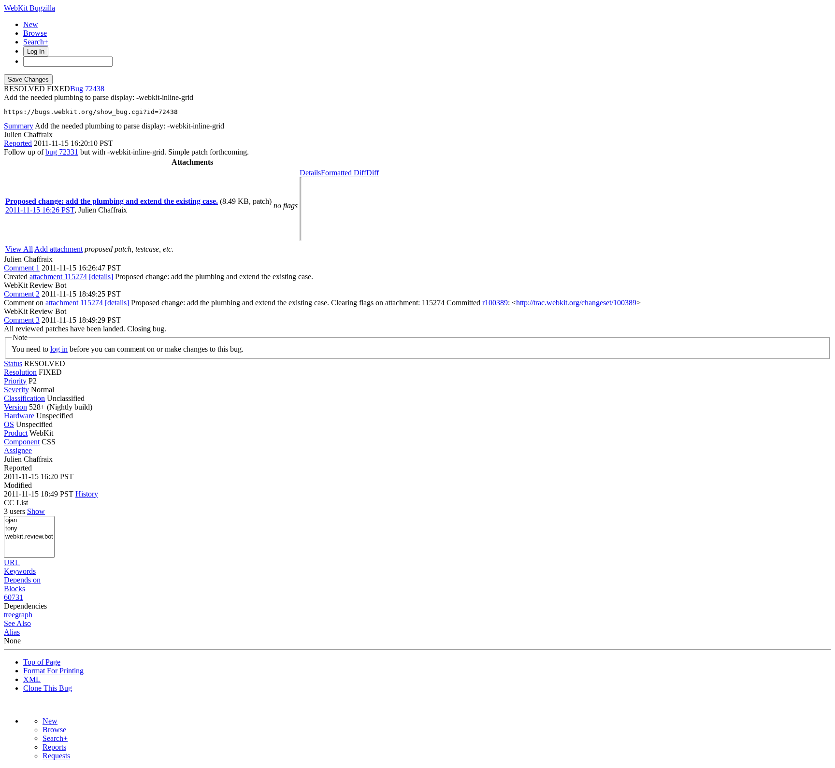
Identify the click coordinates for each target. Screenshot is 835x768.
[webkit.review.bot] (29, 537)
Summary (18, 126)
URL (12, 562)
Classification (24, 398)
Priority (15, 381)
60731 (13, 597)
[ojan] (29, 520)
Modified (18, 485)
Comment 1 (22, 268)
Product (16, 433)
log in (59, 349)
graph (23, 615)
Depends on (22, 580)
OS (9, 424)
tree (9, 615)
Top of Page (41, 662)
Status (13, 363)
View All (19, 249)
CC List (16, 502)
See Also (17, 623)
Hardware (19, 416)
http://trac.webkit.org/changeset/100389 (576, 303)
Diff (372, 173)
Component (22, 442)
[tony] (29, 529)
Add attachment (58, 249)
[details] (101, 276)
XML (32, 679)
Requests (56, 756)
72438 (94, 89)
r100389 (495, 303)
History (86, 494)
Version (15, 407)
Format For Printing (53, 671)
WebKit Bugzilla (29, 8)
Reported (18, 143)
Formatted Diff (343, 173)
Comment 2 (22, 294)
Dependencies (25, 606)
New (30, 24)
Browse (35, 33)
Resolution (20, 372)
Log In (35, 51)
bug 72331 (61, 152)
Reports (54, 747)
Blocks (14, 588)
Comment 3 (22, 320)
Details (310, 173)
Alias (12, 632)
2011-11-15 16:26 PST (39, 210)
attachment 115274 (58, 276)
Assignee (18, 450)
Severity (16, 389)
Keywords (20, 571)
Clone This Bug (47, 688)
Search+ (35, 42)
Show (36, 511)
